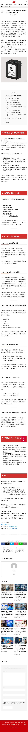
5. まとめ (7, 122)
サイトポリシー (19, 724)
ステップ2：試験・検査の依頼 (14, 104)
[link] (14, 574)
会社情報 (4, 724)
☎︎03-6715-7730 (12, 526)
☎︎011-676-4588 (12, 529)
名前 (4, 687)
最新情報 (8, 724)
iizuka (14, 571)
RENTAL (24, 724)
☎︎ (5, 524)
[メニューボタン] (26, 1)
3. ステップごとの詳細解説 (12, 100)
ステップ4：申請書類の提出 (13, 110)
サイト (4, 697)
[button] (3, 544)
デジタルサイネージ (6, 14)
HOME (3, 722)
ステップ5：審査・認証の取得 (14, 112)
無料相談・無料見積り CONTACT (12, 722)
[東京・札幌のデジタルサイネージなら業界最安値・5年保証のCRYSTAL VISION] (14, 1)
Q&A (25, 722)
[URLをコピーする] (25, 544)
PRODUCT (21, 722)
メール (4, 692)
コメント (5, 671)
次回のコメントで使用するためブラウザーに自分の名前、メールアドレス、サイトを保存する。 (14, 703)
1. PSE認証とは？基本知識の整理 (13, 96)
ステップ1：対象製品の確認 (13, 102)
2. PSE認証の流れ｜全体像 (12, 98)
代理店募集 (13, 724)
